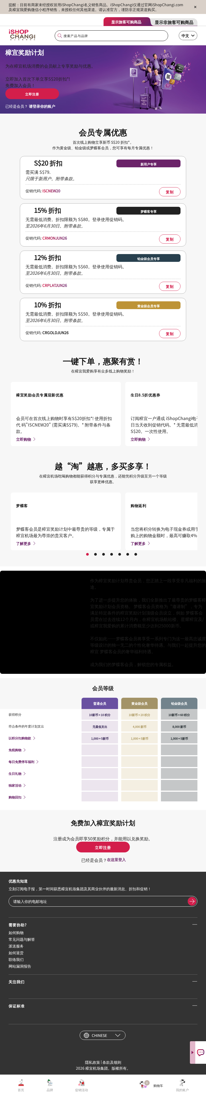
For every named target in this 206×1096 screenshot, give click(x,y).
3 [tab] (103, 554)
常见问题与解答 (22, 939)
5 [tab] (119, 554)
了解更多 (23, 543)
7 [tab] (135, 554)
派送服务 (16, 946)
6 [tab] (127, 554)
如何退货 (16, 952)
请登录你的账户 (42, 106)
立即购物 (23, 439)
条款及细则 (111, 1062)
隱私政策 (92, 1062)
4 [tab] (111, 554)
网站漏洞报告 (20, 966)
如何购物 (16, 932)
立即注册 (32, 94)
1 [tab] (87, 554)
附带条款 (72, 225)
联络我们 (16, 959)
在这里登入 (116, 859)
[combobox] (111, 35)
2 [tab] (95, 554)
